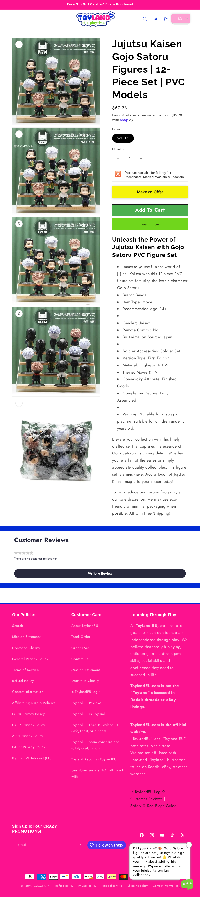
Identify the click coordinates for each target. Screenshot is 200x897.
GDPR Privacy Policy (28, 746)
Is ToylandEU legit (85, 691)
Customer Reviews (146, 799)
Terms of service (111, 885)
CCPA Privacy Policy (28, 724)
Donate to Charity (26, 647)
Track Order (80, 636)
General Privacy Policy (30, 658)
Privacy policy (87, 885)
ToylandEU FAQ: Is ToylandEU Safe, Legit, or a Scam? (94, 727)
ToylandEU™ (41, 886)
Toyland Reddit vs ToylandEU (94, 759)
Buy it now (150, 224)
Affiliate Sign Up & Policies (34, 702)
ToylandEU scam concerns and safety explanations (95, 744)
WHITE (123, 138)
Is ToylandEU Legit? (147, 792)
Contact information (166, 885)
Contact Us (80, 658)
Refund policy (64, 885)
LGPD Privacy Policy (28, 713)
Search (17, 625)
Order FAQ (80, 647)
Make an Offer (150, 191)
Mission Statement (26, 636)
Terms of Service (25, 669)
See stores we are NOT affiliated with (97, 773)
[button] (10, 19)
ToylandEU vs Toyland (88, 713)
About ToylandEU (84, 625)
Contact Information (27, 691)
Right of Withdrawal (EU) (31, 758)
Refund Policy (23, 680)
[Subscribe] (79, 844)
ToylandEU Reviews (86, 702)
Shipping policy (137, 885)
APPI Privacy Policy (27, 735)
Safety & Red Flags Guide (153, 805)
